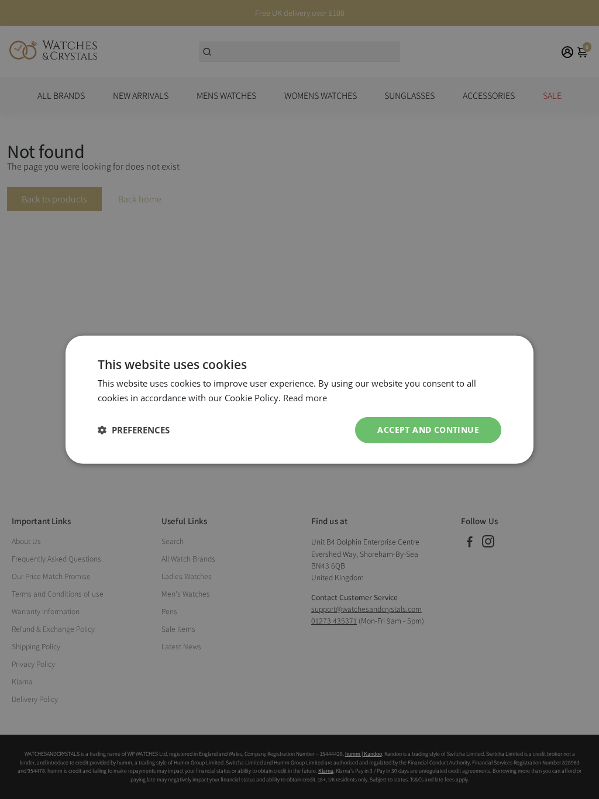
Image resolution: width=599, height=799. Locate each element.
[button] (134, 429)
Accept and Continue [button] (428, 429)
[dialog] (299, 400)
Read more (305, 398)
